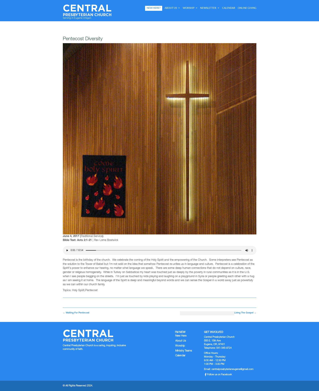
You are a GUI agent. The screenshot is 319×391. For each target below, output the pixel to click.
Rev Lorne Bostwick (106, 240)
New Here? (153, 7)
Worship (188, 7)
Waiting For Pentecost (76, 313)
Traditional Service (92, 236)
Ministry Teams (183, 351)
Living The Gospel (245, 313)
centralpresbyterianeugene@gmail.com (233, 369)
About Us (171, 7)
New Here (180, 336)
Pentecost (91, 290)
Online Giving (247, 7)
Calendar (228, 7)
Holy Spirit (78, 290)
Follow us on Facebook (219, 374)
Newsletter (208, 7)
